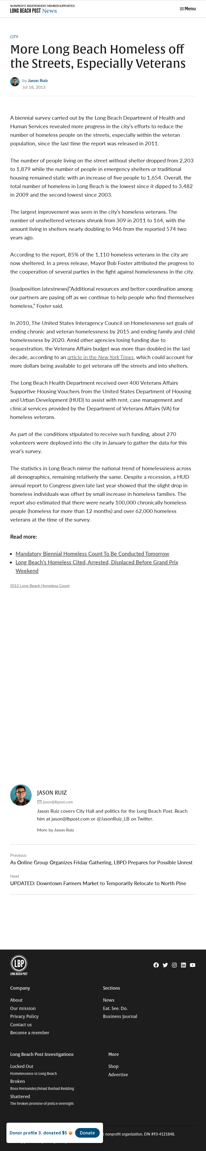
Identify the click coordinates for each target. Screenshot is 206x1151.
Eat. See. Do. (115, 1008)
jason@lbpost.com (58, 801)
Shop (113, 1066)
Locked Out (33, 1070)
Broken (42, 1085)
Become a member (29, 1033)
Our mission (23, 1008)
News (109, 1000)
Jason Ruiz (38, 80)
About (16, 1000)
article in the (100, 357)
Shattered (42, 1100)
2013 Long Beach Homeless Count (39, 586)
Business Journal (120, 1016)
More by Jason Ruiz (55, 830)
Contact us (21, 1025)
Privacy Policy (24, 1016)
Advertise (118, 1075)
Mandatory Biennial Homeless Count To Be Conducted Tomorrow (92, 553)
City (14, 36)
